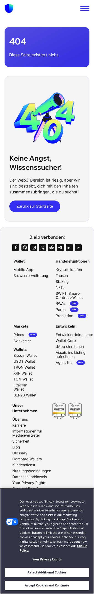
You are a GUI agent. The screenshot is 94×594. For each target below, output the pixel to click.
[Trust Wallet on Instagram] (33, 247)
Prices (24, 335)
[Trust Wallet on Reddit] (51, 247)
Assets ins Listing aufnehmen (71, 354)
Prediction (70, 316)
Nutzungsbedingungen (31, 471)
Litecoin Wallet (20, 387)
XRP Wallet (22, 373)
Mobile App (23, 270)
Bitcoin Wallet (25, 355)
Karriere (19, 425)
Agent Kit (69, 362)
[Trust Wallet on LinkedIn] (69, 247)
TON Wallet (23, 379)
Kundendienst (23, 465)
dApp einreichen (70, 346)
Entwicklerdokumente (74, 335)
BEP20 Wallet (25, 395)
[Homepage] (9, 8)
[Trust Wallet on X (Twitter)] (42, 247)
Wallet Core (66, 341)
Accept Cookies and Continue (47, 585)
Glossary (19, 453)
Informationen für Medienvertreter (27, 433)
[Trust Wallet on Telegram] (60, 247)
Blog (16, 447)
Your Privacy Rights (46, 559)
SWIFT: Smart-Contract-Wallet (69, 295)
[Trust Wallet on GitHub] (24, 247)
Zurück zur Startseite (35, 206)
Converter (22, 341)
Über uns (20, 419)
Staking (62, 281)
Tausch (62, 276)
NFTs (60, 287)
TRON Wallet (24, 367)
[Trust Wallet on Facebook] (15, 247)
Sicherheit (20, 441)
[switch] (84, 8)
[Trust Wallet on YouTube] (78, 247)
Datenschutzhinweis (29, 477)
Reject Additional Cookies (47, 572)
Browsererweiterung (30, 276)
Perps (66, 309)
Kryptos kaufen (69, 270)
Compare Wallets (27, 459)
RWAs (66, 303)
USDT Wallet (24, 361)
